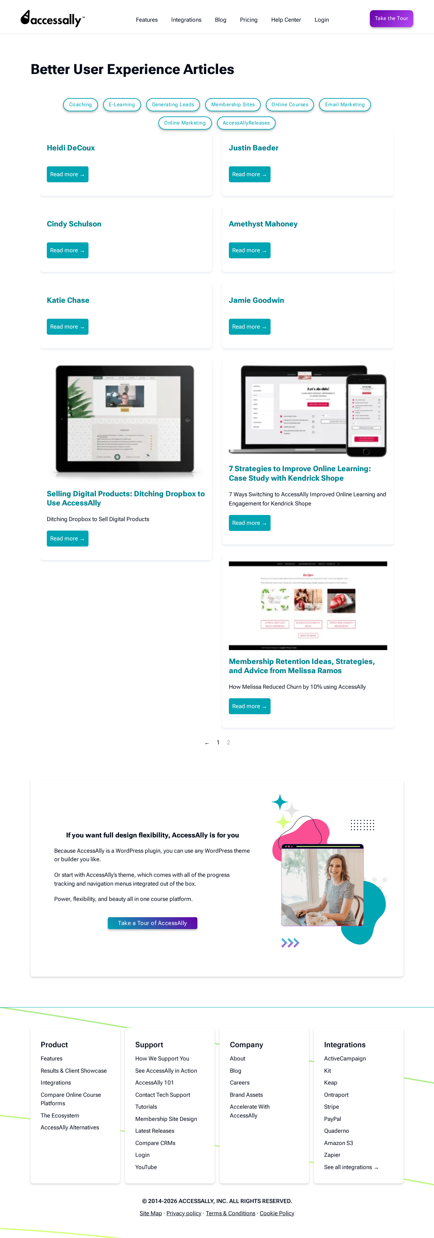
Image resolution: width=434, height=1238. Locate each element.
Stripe (331, 1106)
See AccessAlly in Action (166, 1070)
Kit (327, 1070)
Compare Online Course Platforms (71, 1099)
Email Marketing (345, 104)
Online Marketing (185, 123)
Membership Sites (233, 104)
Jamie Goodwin (256, 300)
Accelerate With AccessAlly (250, 1111)
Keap (330, 1082)
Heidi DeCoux (71, 147)
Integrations (186, 19)
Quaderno (336, 1130)
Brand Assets (246, 1094)
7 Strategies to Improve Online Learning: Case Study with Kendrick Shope (300, 473)
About (237, 1058)
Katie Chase (68, 300)
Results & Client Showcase (74, 1070)
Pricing (249, 19)
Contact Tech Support (162, 1094)
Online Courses (290, 104)
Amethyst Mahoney (263, 223)
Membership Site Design (166, 1118)
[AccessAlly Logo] (52, 18)
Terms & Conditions (230, 1213)
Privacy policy (183, 1213)
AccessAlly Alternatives (70, 1127)
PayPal (332, 1118)
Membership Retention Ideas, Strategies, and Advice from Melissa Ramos (302, 666)
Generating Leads (173, 104)
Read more (64, 174)
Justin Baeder (253, 147)
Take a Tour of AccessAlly (152, 923)
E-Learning (122, 104)
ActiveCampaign (345, 1058)
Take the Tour (391, 18)
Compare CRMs (155, 1143)
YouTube (146, 1167)
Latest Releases (154, 1130)
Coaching (80, 104)
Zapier (332, 1154)
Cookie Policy (277, 1213)
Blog (220, 19)
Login (322, 19)
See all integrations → (351, 1167)
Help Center (286, 19)
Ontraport (336, 1094)
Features (147, 19)
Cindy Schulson (74, 223)
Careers (240, 1082)
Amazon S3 (338, 1143)
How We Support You (162, 1058)
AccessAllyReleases (246, 123)
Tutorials (146, 1106)
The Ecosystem (60, 1115)
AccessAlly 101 (154, 1082)
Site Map (151, 1213)
